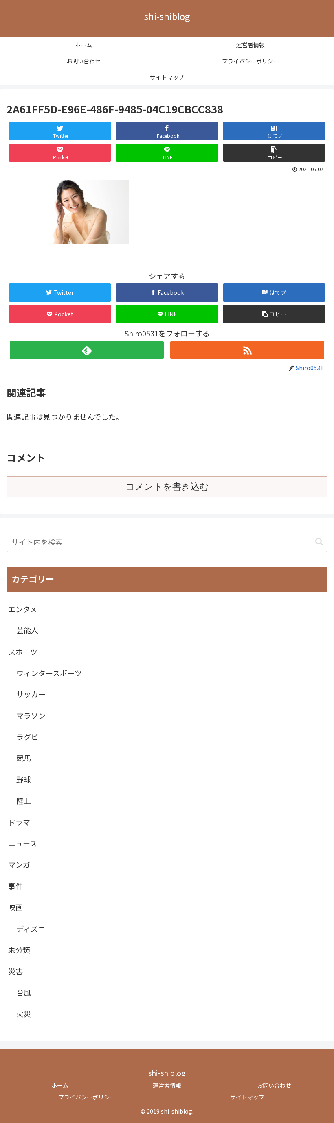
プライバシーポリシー (86, 1097)
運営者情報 (167, 1085)
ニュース (22, 843)
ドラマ (19, 822)
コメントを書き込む (167, 487)
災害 (15, 971)
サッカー (31, 694)
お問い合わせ (274, 1085)
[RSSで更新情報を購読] (247, 350)
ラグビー (31, 736)
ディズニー (34, 928)
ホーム (59, 1085)
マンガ (19, 864)
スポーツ (22, 651)
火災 (23, 1013)
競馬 (23, 757)
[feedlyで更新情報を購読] (87, 350)
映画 (15, 907)
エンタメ (22, 609)
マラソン (31, 715)
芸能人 (27, 630)
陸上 (23, 800)
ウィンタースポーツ (49, 672)
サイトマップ (247, 1097)
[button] (274, 153)
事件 (15, 886)
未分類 (19, 949)
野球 (23, 779)
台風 (23, 992)
